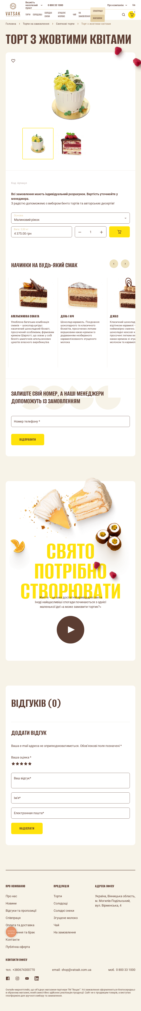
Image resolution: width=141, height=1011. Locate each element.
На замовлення (84, 14)
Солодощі (37, 14)
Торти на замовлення (36, 23)
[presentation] (114, 263)
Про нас (11, 896)
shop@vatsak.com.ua (76, 970)
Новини (11, 903)
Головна (11, 23)
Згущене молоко (62, 14)
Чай (74, 14)
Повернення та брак (20, 932)
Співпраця (13, 918)
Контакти (12, 939)
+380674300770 (24, 970)
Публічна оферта (18, 947)
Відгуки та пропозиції (21, 910)
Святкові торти (65, 23)
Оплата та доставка (20, 925)
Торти (27, 14)
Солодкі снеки (48, 14)
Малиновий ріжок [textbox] (27, 220)
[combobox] (70, 218)
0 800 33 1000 (55, 5)
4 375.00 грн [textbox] (22, 233)
